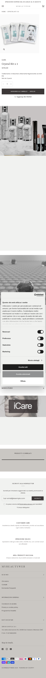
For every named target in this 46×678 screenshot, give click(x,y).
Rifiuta (23, 381)
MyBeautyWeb (8, 668)
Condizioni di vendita (9, 604)
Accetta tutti (23, 367)
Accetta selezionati (23, 374)
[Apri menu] (5, 6)
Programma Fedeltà (9, 611)
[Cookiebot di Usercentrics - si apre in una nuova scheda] (34, 295)
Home (4, 11)
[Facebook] (3, 649)
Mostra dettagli (33, 360)
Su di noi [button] (5, 575)
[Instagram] (7, 649)
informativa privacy (26, 504)
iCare (4, 60)
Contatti (4, 585)
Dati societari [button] (7, 620)
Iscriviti (37, 498)
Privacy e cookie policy (10, 607)
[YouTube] (11, 649)
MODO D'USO (7, 388)
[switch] (40, 338)
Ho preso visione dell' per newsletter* (24, 504)
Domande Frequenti (9, 588)
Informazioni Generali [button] (10, 597)
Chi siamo (5, 581)
